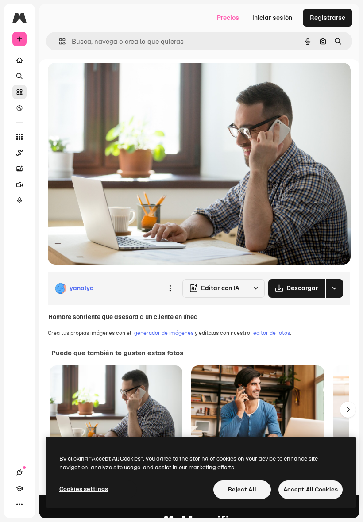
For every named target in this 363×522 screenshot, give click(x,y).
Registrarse (327, 18)
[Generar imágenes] (19, 168)
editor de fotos (271, 333)
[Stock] (19, 92)
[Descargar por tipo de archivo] (334, 288)
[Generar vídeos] (19, 184)
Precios (228, 18)
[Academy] (19, 488)
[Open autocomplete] (58, 41)
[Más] (19, 504)
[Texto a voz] (19, 200)
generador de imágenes (163, 333)
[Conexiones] (19, 472)
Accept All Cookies (310, 489)
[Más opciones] (170, 288)
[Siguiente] (348, 409)
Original (104, 79)
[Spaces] (19, 153)
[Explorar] (19, 108)
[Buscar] (19, 76)
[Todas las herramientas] (19, 137)
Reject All (242, 489)
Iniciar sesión (272, 18)
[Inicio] (19, 60)
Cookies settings (83, 489)
